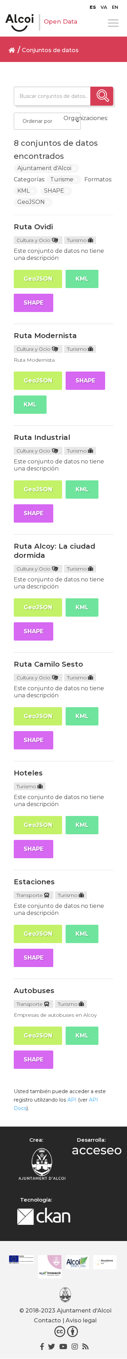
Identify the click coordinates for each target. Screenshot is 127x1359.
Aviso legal (81, 1320)
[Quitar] (74, 168)
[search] (101, 96)
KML (82, 278)
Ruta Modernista (45, 335)
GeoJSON (38, 278)
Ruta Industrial (42, 437)
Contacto (47, 1320)
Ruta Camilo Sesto (48, 664)
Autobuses (34, 990)
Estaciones (34, 882)
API (72, 1100)
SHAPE (33, 302)
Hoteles (28, 773)
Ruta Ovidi (33, 227)
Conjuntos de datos (50, 50)
